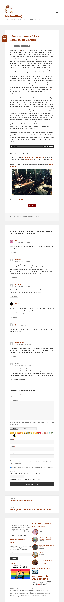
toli (16, 240)
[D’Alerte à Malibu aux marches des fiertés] (35, 540)
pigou (17, 324)
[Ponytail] (35, 555)
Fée (40, 530)
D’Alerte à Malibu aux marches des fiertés (46, 538)
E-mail (12, 446)
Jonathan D (13, 166)
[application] (32, 146)
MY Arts (18, 284)
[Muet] (48, 146)
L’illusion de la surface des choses (46, 545)
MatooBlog (13, 16)
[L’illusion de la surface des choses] (35, 547)
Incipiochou (41, 157)
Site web (12, 453)
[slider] (51, 146)
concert (24, 217)
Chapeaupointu (20, 342)
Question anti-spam (16, 471)
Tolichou (34, 157)
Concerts (24, 46)
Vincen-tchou (29, 160)
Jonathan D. (19, 259)
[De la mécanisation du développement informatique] (35, 562)
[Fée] (35, 532)
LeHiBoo (22, 200)
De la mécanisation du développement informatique (46, 562)
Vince (50, 89)
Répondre (14, 252)
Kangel (51, 164)
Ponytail (42, 552)
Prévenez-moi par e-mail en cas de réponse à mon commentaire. (32, 467)
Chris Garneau (16, 217)
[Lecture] (12, 146)
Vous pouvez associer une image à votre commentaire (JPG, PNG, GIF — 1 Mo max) (32, 423)
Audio (16, 46)
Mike (17, 303)
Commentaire (14, 400)
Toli (19, 50)
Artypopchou (26, 157)
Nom (12, 439)
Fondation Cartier (33, 217)
